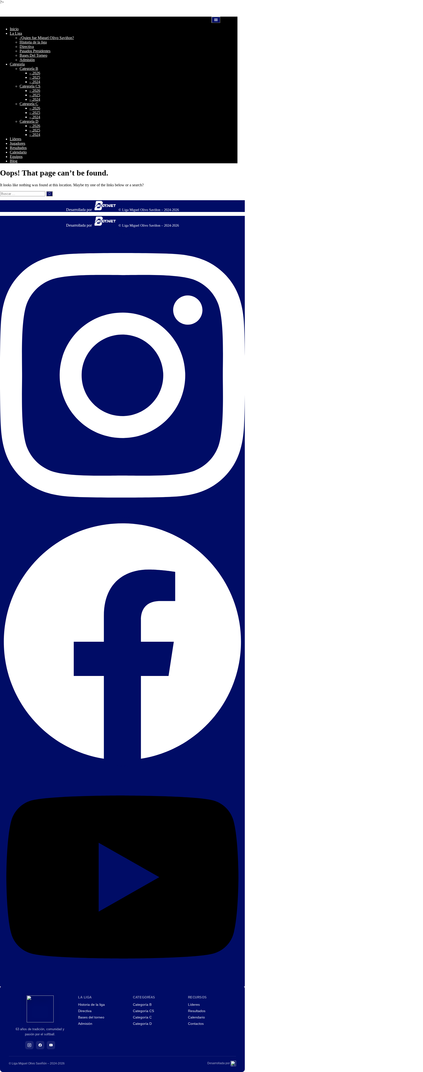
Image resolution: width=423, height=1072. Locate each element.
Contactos (196, 1024)
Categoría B (29, 68)
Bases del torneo (91, 1017)
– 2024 (34, 82)
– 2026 (34, 73)
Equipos (16, 157)
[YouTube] (51, 1045)
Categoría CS (30, 86)
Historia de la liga (33, 42)
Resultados (18, 148)
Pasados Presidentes (35, 51)
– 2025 (34, 77)
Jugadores (17, 143)
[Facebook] (40, 1045)
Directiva (27, 46)
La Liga (16, 33)
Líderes (15, 139)
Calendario (18, 152)
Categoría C (29, 104)
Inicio (14, 29)
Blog (13, 161)
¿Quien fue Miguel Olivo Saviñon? (47, 38)
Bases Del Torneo (33, 55)
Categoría (17, 64)
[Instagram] (29, 1045)
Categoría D (29, 121)
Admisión (27, 60)
